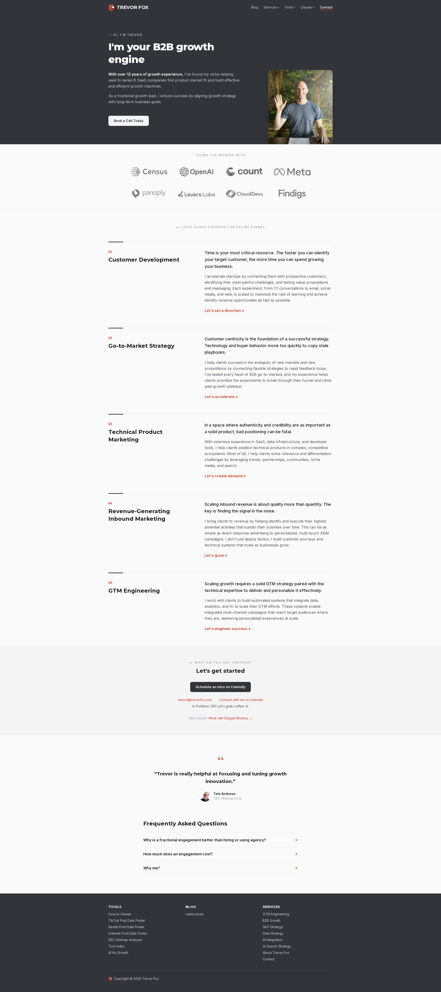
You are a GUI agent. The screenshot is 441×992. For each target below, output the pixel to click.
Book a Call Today (128, 121)
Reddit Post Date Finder (126, 927)
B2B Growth (271, 920)
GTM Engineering (276, 914)
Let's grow (216, 555)
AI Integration (273, 940)
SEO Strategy (273, 927)
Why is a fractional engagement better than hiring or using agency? (220, 839)
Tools (290, 7)
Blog (254, 7)
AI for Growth (118, 953)
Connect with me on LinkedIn (241, 700)
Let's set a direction (224, 310)
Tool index (116, 946)
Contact (326, 7)
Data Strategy (273, 933)
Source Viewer (119, 914)
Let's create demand (225, 476)
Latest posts (195, 914)
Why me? (220, 867)
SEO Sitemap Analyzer (125, 940)
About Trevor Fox (276, 953)
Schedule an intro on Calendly (220, 687)
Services (271, 7)
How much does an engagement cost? (220, 853)
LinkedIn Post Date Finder (127, 933)
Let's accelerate (221, 396)
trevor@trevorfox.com (195, 700)
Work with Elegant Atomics (230, 718)
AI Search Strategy (277, 946)
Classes (307, 7)
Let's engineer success (228, 628)
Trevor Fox (150, 979)
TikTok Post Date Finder (126, 920)
